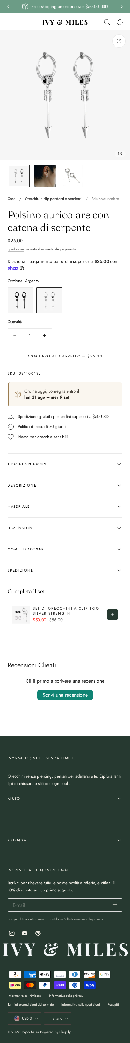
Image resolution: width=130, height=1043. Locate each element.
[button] (10, 22)
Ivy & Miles (30, 1031)
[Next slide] (121, 6)
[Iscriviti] (115, 904)
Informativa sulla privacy (85, 919)
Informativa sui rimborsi (25, 995)
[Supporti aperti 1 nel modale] (119, 41)
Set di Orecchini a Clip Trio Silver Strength (66, 611)
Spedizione (16, 249)
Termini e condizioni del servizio (31, 1004)
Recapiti (113, 1004)
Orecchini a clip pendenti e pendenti (53, 198)
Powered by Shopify (55, 1031)
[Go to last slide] (8, 6)
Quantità (15, 322)
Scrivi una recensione (65, 694)
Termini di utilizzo (50, 919)
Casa (11, 198)
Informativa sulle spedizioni (80, 1004)
